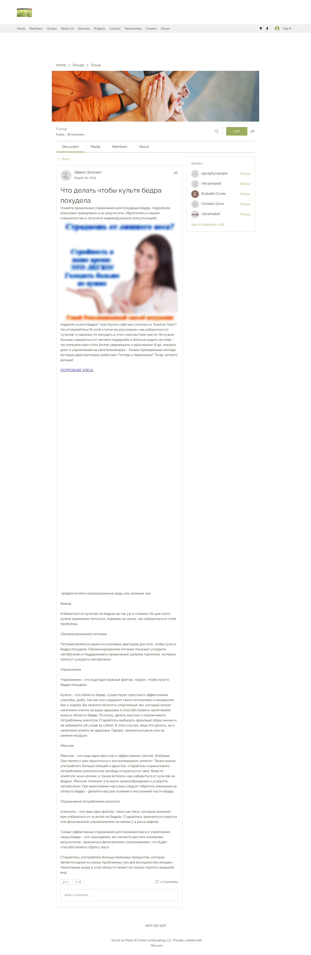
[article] (119, 536)
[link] (70, 147)
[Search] (216, 131)
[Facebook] (267, 28)
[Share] (175, 172)
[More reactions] (78, 882)
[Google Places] (261, 28)
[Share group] (252, 131)
